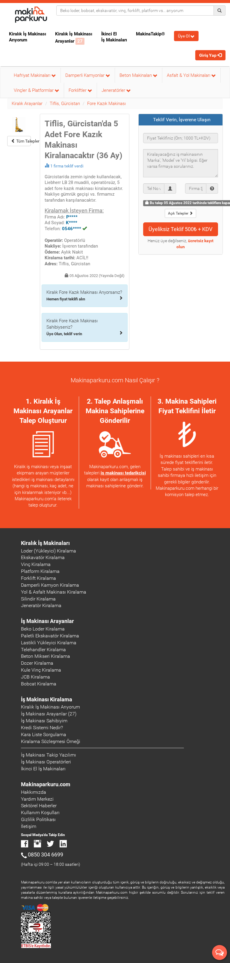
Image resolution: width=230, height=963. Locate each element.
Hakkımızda (33, 792)
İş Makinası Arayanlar (47, 621)
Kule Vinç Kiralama (41, 670)
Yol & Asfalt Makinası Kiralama (53, 592)
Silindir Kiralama (38, 599)
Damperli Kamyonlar (85, 75)
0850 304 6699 (45, 854)
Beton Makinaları (136, 75)
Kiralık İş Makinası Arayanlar (73, 37)
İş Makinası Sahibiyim (44, 721)
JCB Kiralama (35, 677)
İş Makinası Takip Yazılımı (48, 755)
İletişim (28, 826)
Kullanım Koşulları (40, 812)
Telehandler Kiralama (43, 649)
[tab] (181, 119)
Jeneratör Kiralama (41, 605)
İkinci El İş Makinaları (114, 37)
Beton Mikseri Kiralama (45, 656)
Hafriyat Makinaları (33, 75)
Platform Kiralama (40, 571)
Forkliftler (78, 90)
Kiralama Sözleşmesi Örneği (50, 741)
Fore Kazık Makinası (106, 103)
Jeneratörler (114, 90)
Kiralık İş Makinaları (45, 543)
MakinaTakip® (150, 34)
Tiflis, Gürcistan (65, 103)
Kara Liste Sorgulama (43, 734)
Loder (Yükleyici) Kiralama (48, 551)
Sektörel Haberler (39, 805)
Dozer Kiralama (37, 663)
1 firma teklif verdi (66, 166)
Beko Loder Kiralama (43, 629)
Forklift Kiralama (38, 578)
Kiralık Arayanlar (27, 103)
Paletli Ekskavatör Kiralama (50, 636)
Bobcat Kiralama (38, 684)
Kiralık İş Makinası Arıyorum (27, 37)
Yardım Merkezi (37, 799)
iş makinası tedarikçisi (123, 473)
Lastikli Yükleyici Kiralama (48, 643)
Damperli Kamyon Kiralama (50, 585)
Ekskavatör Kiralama (43, 557)
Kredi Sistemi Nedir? (42, 727)
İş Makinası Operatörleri (46, 762)
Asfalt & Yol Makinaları (189, 75)
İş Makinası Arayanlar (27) (48, 714)
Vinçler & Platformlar (34, 90)
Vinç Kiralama (36, 564)
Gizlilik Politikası (38, 819)
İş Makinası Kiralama (46, 699)
